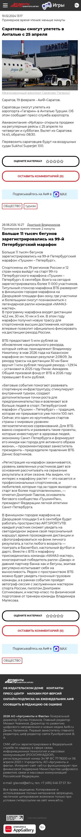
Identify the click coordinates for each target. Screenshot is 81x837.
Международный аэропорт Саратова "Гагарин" (36, 93)
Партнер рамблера (37, 818)
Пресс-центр (13, 693)
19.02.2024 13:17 (12, 16)
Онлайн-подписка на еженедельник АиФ (38, 699)
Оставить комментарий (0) (41, 176)
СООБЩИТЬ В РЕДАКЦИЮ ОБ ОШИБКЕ (32, 704)
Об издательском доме (23, 688)
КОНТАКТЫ (54, 688)
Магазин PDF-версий (44, 693)
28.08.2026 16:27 (13, 225)
